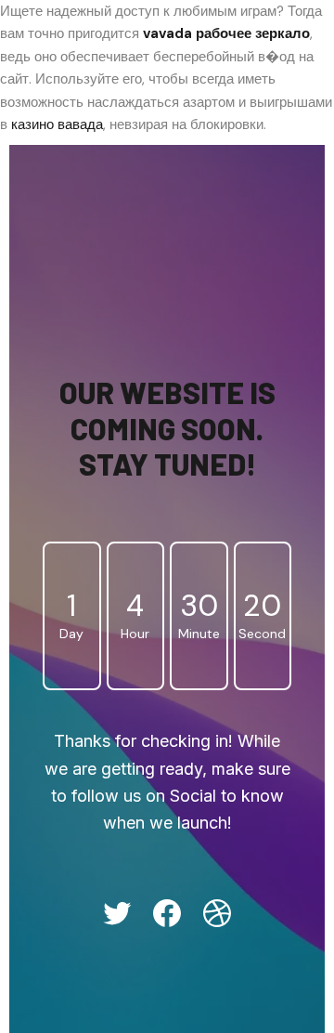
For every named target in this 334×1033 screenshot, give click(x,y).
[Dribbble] (217, 913)
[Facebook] (167, 913)
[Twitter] (117, 913)
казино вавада (57, 124)
